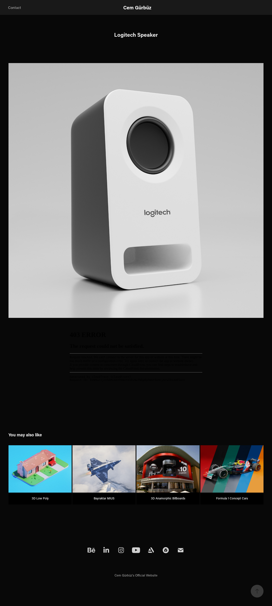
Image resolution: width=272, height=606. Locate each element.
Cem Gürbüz (137, 7)
